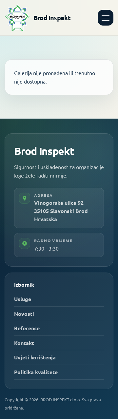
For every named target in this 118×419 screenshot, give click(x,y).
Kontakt (24, 342)
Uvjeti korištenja (35, 357)
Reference (27, 328)
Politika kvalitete (36, 372)
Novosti (24, 313)
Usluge (22, 298)
